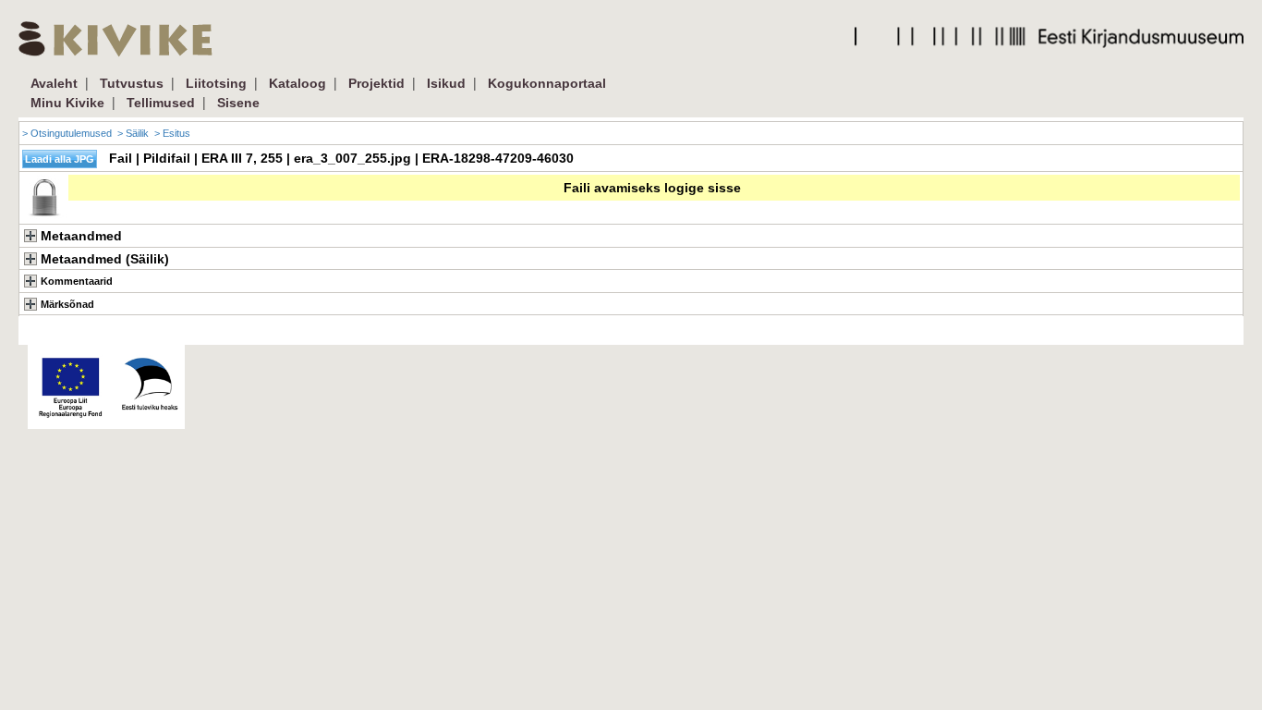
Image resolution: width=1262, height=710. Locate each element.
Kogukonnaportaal (547, 83)
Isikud (446, 83)
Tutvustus (132, 83)
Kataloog (297, 83)
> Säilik (133, 133)
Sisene (238, 102)
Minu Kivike (67, 102)
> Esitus (172, 133)
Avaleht (54, 83)
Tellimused (161, 102)
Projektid (376, 83)
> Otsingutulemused (67, 133)
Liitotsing (216, 83)
